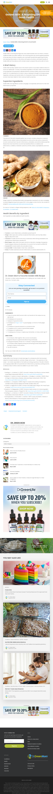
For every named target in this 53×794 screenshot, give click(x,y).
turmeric (25, 411)
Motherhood (7, 763)
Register (14, 746)
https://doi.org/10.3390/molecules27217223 (16, 380)
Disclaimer (30, 768)
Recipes (37, 11)
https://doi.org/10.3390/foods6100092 (33, 374)
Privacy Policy (31, 766)
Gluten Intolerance (15, 639)
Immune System (30, 686)
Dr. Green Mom (21, 21)
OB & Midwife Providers (33, 746)
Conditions (7, 639)
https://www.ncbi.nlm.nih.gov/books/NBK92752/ (22, 387)
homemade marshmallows (28, 351)
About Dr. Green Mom (33, 739)
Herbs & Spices (22, 11)
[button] (49, 2)
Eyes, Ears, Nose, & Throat (16, 686)
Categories (6, 441)
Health (15, 11)
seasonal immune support (15, 411)
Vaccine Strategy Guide (34, 748)
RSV (44, 686)
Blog (8, 42)
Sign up (26, 301)
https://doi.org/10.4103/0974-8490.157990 (38, 391)
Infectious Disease (38, 686)
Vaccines (6, 771)
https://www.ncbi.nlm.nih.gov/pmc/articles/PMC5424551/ (20, 400)
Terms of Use (31, 763)
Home (4, 42)
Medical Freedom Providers (34, 744)
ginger (5, 411)
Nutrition (31, 11)
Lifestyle (6, 766)
